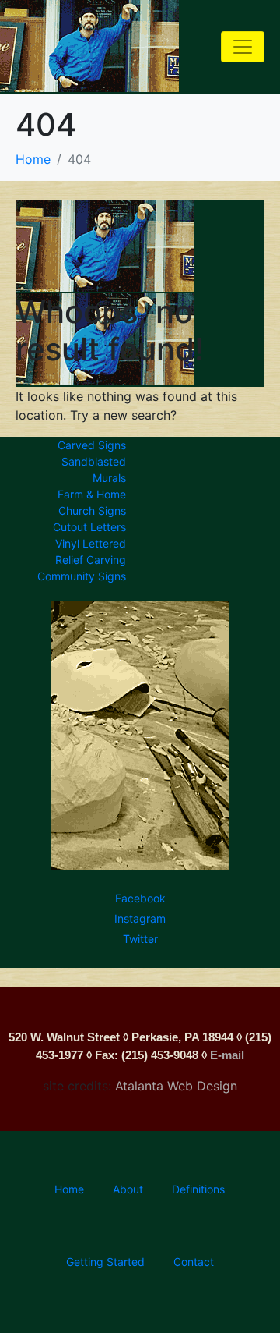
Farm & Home (95, 494)
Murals (112, 477)
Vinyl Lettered (93, 543)
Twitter (140, 938)
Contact (193, 1261)
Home (69, 1189)
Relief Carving (93, 559)
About (128, 1189)
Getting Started (105, 1261)
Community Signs (84, 576)
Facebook (140, 898)
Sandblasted (96, 461)
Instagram (140, 918)
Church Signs (95, 510)
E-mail (227, 1055)
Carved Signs (95, 445)
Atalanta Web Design (176, 1086)
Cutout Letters (92, 527)
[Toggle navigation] (242, 46)
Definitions (198, 1189)
